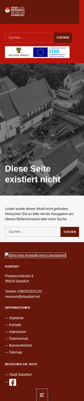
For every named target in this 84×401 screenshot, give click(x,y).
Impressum (17, 332)
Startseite (16, 318)
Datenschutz (18, 338)
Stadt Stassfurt (20, 374)
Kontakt (15, 325)
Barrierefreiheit (20, 345)
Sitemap (15, 352)
